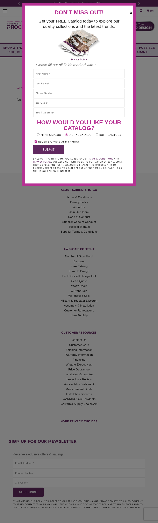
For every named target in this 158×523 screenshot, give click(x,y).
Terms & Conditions (100, 158)
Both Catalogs (110, 135)
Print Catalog (51, 135)
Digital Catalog (80, 135)
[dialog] (79, 261)
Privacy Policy (79, 59)
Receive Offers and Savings (59, 142)
